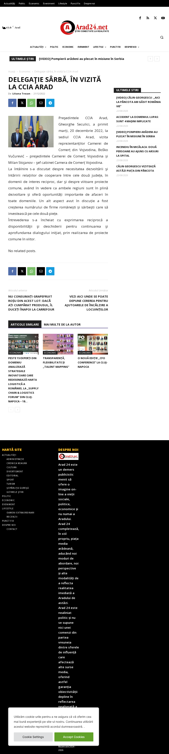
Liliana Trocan (21, 93)
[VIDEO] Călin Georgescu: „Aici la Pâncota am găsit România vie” (138, 102)
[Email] (41, 103)
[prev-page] (10, 409)
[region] (53, 726)
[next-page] (17, 409)
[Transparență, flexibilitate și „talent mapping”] (58, 344)
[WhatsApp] (31, 103)
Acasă (11, 71)
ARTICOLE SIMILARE (25, 324)
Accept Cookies (74, 737)
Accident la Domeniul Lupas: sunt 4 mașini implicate (137, 119)
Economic (25, 71)
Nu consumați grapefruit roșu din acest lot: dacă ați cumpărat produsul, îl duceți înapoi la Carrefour (31, 302)
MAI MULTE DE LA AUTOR (62, 324)
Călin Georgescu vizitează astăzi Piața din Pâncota (136, 168)
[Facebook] (140, 18)
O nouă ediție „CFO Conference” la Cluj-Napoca (93, 362)
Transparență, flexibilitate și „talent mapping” (56, 362)
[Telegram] (50, 103)
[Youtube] (163, 18)
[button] (162, 37)
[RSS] (147, 18)
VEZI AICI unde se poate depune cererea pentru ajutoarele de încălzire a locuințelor (86, 302)
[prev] (150, 58)
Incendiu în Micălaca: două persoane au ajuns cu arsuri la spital (89, 59)
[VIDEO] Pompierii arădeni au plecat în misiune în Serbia (137, 134)
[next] (157, 58)
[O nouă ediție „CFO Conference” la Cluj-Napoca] (93, 344)
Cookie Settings (33, 737)
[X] (155, 18)
